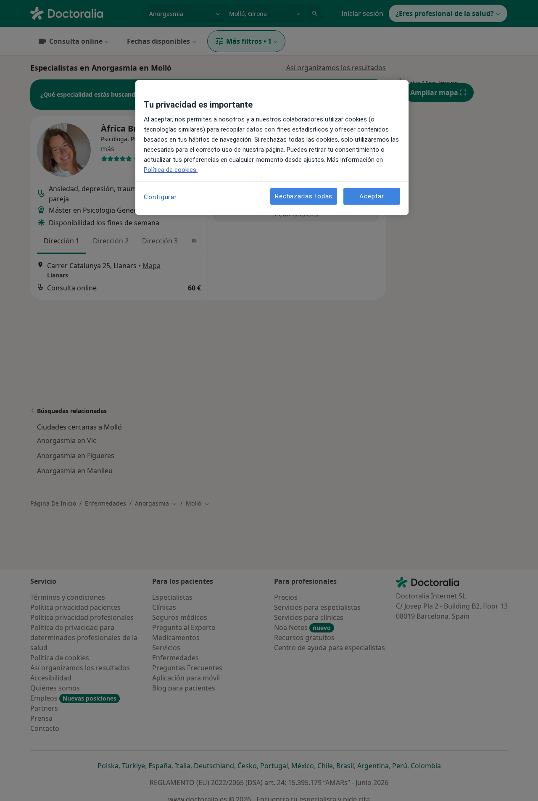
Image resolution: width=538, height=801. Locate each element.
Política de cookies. (171, 170)
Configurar (160, 197)
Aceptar (371, 196)
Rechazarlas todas (303, 196)
